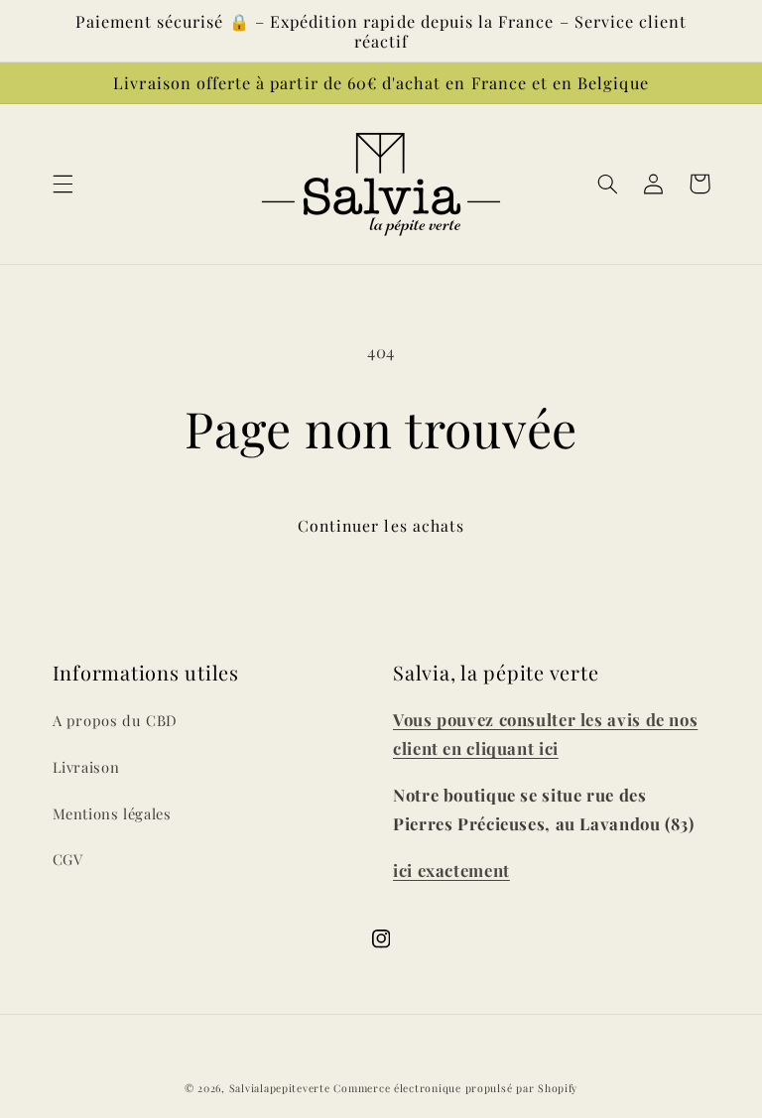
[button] (62, 183)
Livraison (86, 767)
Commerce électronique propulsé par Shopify (455, 1088)
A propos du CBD (115, 720)
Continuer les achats (381, 525)
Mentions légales (112, 813)
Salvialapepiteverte (279, 1088)
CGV (68, 859)
